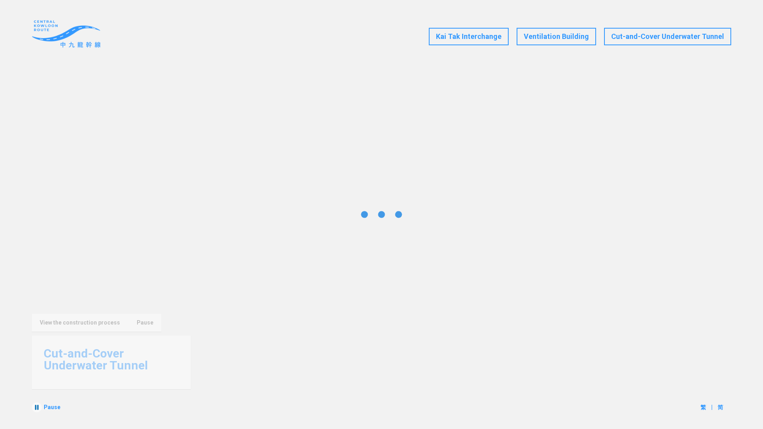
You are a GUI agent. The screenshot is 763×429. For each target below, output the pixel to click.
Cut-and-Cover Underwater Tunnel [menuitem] (667, 36)
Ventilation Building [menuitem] (556, 36)
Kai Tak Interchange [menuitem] (469, 36)
